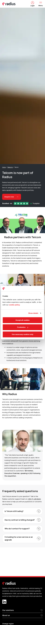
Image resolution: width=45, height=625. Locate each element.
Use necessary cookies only (22, 334)
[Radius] (9, 3)
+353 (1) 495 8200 (34, 499)
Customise (21, 327)
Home (4, 167)
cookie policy (14, 305)
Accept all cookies (23, 320)
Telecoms (10, 167)
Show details (33, 313)
